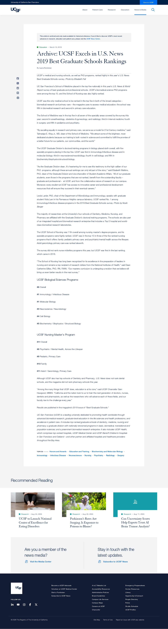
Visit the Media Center (40, 561)
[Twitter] (37, 604)
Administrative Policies (100, 592)
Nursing (88, 455)
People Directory (131, 599)
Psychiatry (98, 455)
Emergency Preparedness (135, 585)
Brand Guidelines (98, 596)
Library (128, 592)
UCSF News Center (93, 39)
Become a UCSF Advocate (61, 585)
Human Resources (132, 589)
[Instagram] (25, 604)
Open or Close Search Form (153, 10)
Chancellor (96, 610)
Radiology (110, 455)
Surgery (120, 455)
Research (112, 10)
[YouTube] (19, 604)
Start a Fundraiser (58, 592)
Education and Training (79, 451)
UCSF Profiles (130, 610)
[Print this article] (18, 98)
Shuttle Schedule (131, 606)
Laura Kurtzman (45, 68)
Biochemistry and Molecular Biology (107, 451)
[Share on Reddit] (18, 88)
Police (127, 603)
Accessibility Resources (101, 589)
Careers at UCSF (98, 606)
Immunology (42, 455)
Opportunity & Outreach (134, 596)
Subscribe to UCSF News (115, 561)
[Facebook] (31, 604)
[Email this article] (18, 93)
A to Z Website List (99, 585)
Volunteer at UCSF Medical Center (64, 589)
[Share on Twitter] (18, 83)
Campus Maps (97, 603)
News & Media (140, 10)
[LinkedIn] (13, 604)
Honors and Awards (57, 451)
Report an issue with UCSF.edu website (130, 620)
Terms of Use (108, 620)
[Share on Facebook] (18, 78)
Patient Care (97, 10)
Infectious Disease (58, 455)
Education (125, 10)
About (84, 10)
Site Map (97, 620)
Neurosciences (75, 455)
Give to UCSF (148, 2)
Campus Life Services (100, 599)
